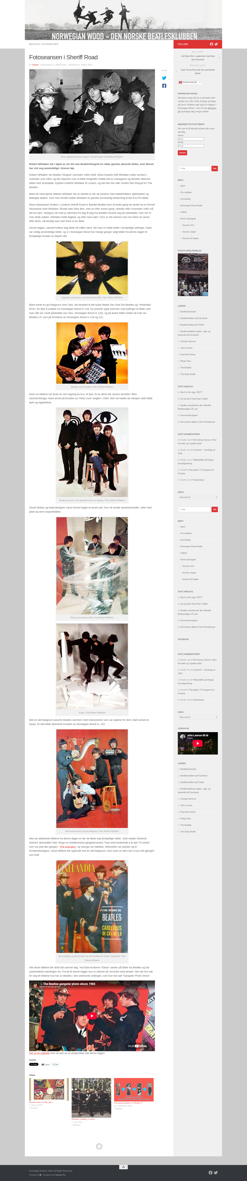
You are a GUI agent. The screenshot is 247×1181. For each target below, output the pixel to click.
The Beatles (186, 367)
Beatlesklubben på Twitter (192, 324)
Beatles (34, 44)
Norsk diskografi (188, 218)
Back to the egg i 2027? (191, 392)
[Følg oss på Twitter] (216, 44)
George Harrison (188, 341)
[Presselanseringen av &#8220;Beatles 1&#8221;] (134, 1089)
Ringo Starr (185, 361)
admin (35, 65)
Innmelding (185, 199)
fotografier (50, 44)
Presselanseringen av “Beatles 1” (128, 1103)
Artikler (183, 212)
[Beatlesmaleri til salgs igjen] (49, 1089)
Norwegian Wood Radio (191, 205)
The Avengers (68, 846)
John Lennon (186, 348)
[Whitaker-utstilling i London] (91, 1098)
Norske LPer (188, 225)
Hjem (182, 186)
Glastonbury (198, 480)
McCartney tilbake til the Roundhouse (197, 422)
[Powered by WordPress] (40, 1175)
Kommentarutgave (189, 415)
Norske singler (189, 232)
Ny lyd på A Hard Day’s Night (194, 398)
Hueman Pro (60, 1175)
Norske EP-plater (191, 238)
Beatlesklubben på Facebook (193, 318)
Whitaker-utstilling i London (83, 1119)
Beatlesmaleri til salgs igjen (40, 1102)
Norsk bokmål (189, 82)
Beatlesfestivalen (188, 311)
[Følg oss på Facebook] (211, 44)
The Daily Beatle (188, 374)
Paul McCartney (188, 354)
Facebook (183, 639)
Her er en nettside (39, 1053)
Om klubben (186, 192)
